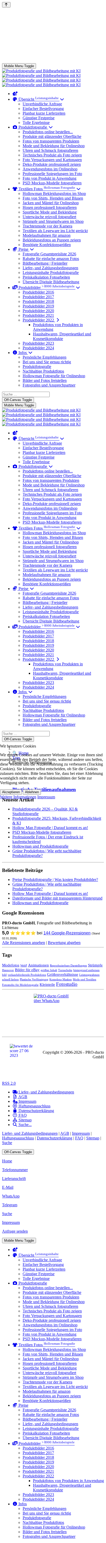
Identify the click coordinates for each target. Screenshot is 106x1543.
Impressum (46, 797)
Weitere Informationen (18, 797)
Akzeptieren (11, 792)
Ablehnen (32, 792)
